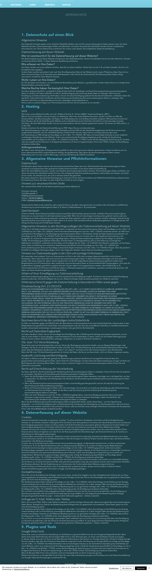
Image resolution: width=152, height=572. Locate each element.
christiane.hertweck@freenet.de (39, 200)
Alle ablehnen (127, 568)
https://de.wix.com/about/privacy (81, 128)
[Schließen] (149, 568)
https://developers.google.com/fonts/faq (87, 555)
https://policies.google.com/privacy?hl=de (49, 557)
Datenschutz (81, 564)
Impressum (69, 564)
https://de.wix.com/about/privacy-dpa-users (100, 132)
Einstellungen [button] (114, 568)
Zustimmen (141, 568)
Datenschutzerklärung (21, 569)
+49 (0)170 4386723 (35, 198)
